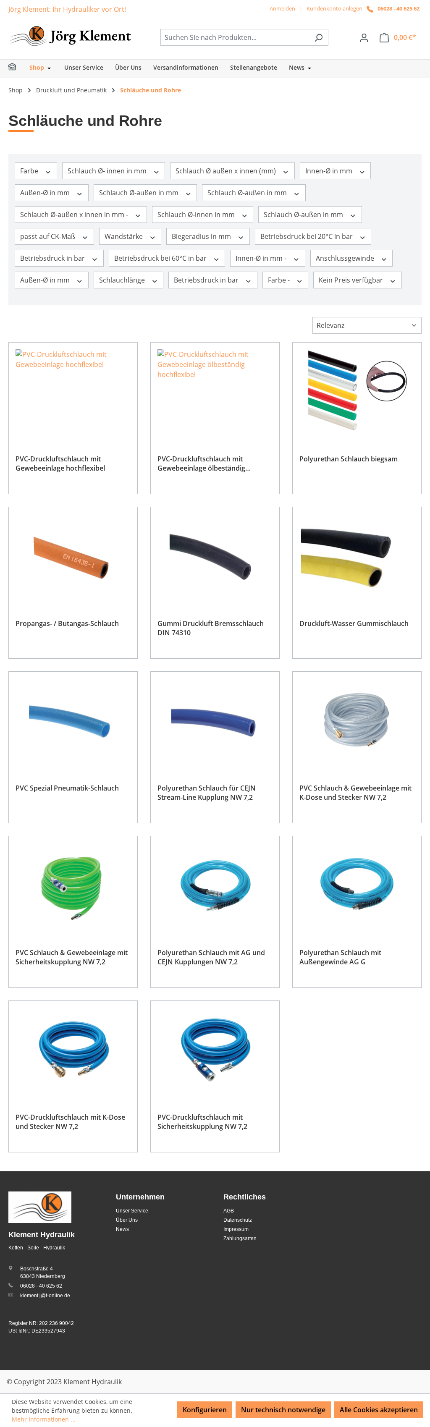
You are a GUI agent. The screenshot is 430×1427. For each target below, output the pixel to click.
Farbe (30, 170)
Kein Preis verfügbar (352, 280)
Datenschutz (237, 1220)
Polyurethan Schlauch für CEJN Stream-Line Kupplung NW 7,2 (206, 792)
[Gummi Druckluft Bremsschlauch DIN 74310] (215, 556)
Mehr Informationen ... (44, 1419)
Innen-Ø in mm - (262, 258)
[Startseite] (17, 69)
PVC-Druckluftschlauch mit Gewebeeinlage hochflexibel (60, 463)
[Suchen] (318, 37)
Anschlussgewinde (346, 258)
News (122, 1229)
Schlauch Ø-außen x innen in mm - (75, 214)
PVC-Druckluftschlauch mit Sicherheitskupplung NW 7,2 (202, 1122)
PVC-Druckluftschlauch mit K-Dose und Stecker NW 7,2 (70, 1122)
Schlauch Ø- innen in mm (108, 170)
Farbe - (279, 280)
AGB (228, 1211)
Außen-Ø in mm (45, 192)
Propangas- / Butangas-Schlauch (67, 623)
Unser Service (132, 1211)
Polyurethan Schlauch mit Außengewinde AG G (340, 957)
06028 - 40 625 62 (399, 8)
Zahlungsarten (240, 1238)
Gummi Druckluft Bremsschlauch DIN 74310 (210, 628)
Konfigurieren (205, 1409)
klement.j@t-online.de (45, 1296)
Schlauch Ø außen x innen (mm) (227, 170)
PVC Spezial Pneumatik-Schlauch (67, 788)
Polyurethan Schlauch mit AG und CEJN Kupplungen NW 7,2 (211, 957)
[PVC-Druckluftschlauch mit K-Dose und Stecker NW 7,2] (73, 1050)
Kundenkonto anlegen (334, 8)
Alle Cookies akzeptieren (379, 1409)
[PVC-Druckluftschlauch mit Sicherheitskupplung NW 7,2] (215, 1050)
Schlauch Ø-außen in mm (139, 192)
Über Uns (127, 1220)
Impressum (236, 1229)
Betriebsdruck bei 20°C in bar (307, 236)
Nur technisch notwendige (283, 1409)
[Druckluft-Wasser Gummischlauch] (356, 556)
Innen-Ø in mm (329, 170)
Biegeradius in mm (202, 236)
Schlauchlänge (123, 280)
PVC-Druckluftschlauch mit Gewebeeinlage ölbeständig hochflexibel (201, 463)
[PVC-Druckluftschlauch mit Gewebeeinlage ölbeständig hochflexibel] (215, 391)
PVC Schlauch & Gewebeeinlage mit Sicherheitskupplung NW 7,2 (72, 957)
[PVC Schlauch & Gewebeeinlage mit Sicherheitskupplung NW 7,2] (73, 885)
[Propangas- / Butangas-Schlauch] (73, 556)
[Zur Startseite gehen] (71, 35)
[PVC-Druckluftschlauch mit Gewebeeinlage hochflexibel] (73, 391)
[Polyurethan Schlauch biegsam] (356, 391)
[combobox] (234, 37)
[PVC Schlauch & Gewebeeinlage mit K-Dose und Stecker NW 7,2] (356, 720)
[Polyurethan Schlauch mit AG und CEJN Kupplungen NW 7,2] (215, 885)
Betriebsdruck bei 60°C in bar (161, 258)
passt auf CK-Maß (48, 236)
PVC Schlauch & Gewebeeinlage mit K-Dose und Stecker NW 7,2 (355, 792)
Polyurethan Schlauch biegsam (348, 458)
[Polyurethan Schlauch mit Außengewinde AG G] (356, 885)
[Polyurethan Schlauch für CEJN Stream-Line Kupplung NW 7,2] (215, 720)
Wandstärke (124, 236)
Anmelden (282, 8)
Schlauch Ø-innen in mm (196, 214)
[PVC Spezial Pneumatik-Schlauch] (73, 720)
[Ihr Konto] (364, 37)
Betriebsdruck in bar (53, 258)
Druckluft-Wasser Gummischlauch (354, 623)
